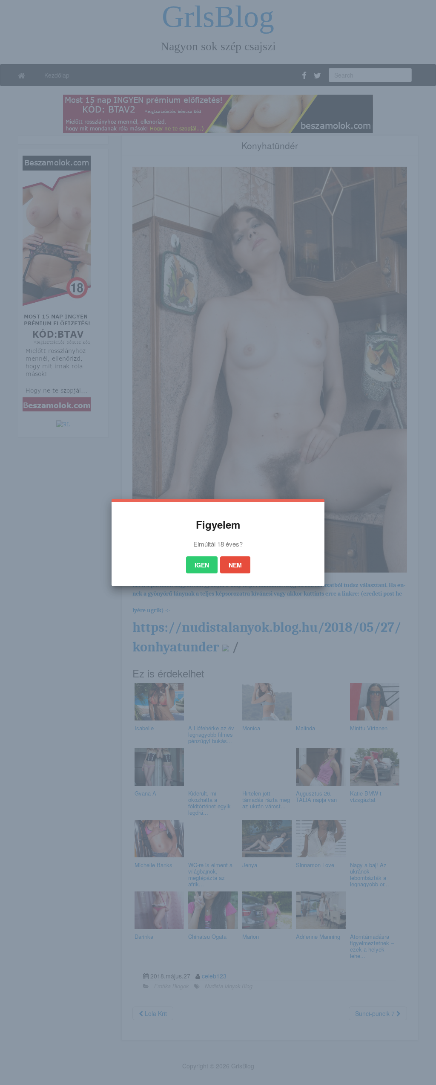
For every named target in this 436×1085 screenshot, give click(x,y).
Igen (202, 565)
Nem (235, 565)
